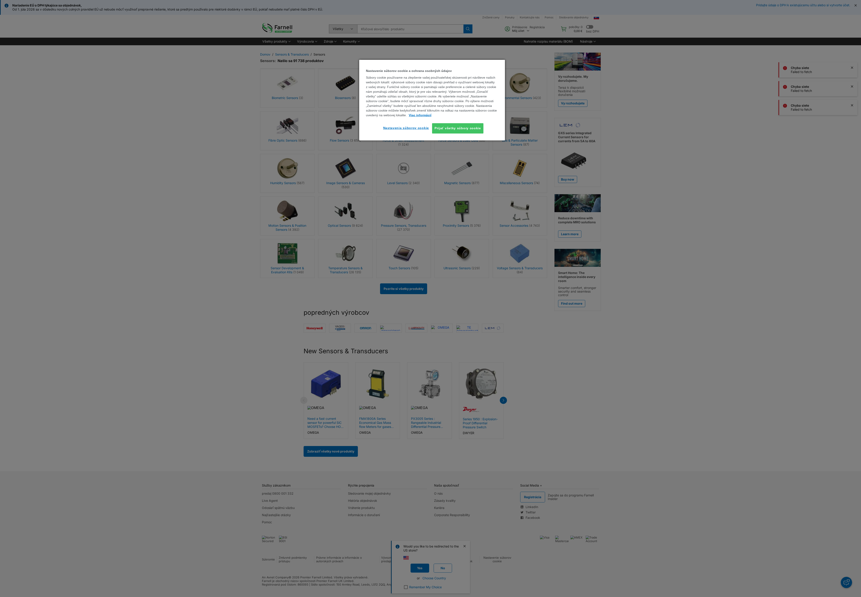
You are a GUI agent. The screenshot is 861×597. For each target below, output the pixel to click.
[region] (432, 100)
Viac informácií (420, 115)
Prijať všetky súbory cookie (458, 128)
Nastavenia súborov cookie (406, 128)
